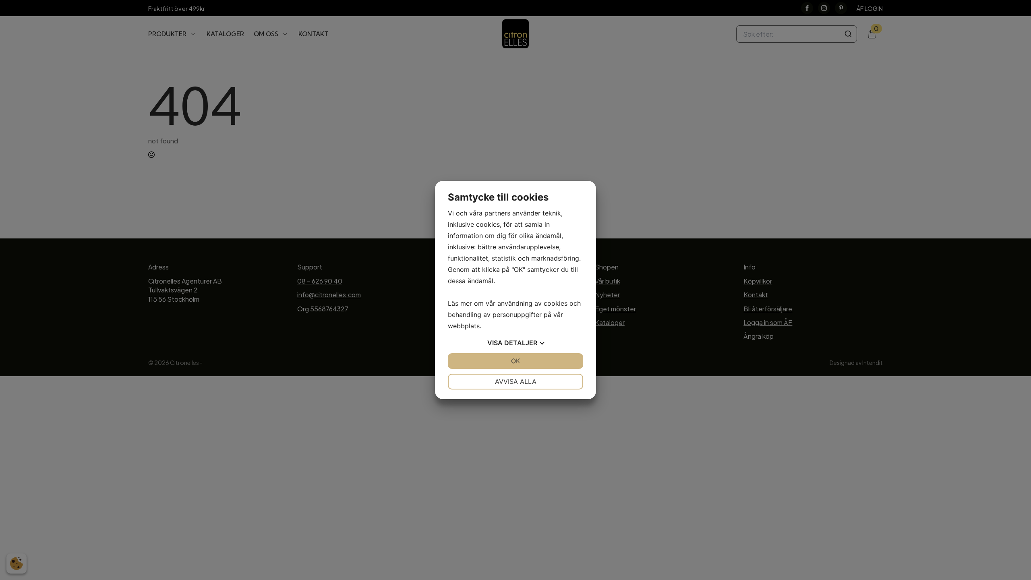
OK (515, 361)
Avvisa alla (515, 381)
